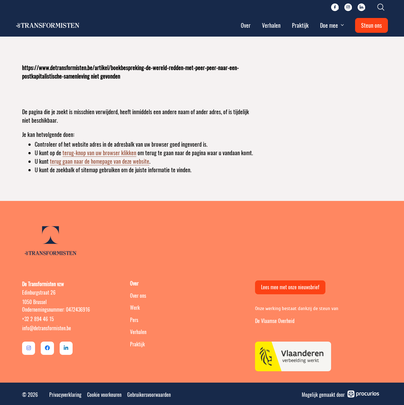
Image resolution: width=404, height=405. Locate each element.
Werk (135, 307)
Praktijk (300, 25)
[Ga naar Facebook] (47, 348)
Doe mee (329, 25)
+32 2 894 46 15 (38, 319)
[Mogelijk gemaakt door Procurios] (363, 394)
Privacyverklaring (65, 394)
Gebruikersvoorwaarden (149, 394)
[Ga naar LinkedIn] (66, 348)
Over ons (138, 295)
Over (246, 25)
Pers (134, 320)
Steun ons (371, 25)
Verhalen (271, 25)
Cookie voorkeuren (104, 394)
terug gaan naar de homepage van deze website (99, 161)
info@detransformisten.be (46, 328)
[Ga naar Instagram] (28, 348)
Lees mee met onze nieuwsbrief (290, 287)
